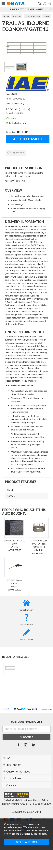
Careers (11, 785)
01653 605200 (43, 803)
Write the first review (16, 123)
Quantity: (10, 132)
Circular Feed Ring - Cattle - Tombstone (39, 543)
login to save (17, 152)
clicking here (39, 833)
